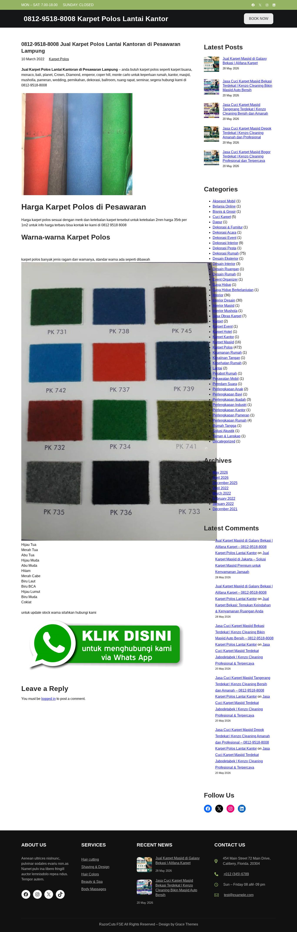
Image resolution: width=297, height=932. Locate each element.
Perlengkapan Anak (228, 389)
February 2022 (224, 498)
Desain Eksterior (225, 258)
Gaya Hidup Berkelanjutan (233, 290)
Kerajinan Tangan (226, 358)
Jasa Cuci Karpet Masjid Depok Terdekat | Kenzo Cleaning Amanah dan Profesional (247, 133)
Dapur (217, 222)
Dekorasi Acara (224, 232)
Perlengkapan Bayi (227, 394)
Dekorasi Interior (225, 243)
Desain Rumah (224, 274)
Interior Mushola (225, 311)
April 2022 (221, 488)
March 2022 (222, 493)
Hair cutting (90, 859)
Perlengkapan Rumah (230, 420)
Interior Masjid (223, 305)
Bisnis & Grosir (224, 211)
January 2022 (223, 504)
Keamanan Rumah (227, 352)
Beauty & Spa (92, 881)
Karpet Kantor (223, 337)
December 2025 (225, 483)
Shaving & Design (95, 867)
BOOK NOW (258, 18)
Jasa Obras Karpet (227, 316)
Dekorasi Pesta (224, 248)
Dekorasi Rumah (226, 253)
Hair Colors (90, 874)
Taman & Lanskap (226, 436)
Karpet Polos (59, 59)
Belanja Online (224, 206)
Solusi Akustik (223, 431)
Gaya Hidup (222, 285)
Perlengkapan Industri (230, 405)
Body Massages (93, 889)
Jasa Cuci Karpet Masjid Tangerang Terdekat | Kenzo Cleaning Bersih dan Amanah (245, 109)
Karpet (218, 321)
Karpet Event (223, 326)
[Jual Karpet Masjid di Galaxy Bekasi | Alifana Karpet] (144, 865)
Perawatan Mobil (226, 379)
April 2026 (221, 477)
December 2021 (225, 509)
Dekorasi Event (224, 238)
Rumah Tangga (224, 425)
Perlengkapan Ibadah (229, 399)
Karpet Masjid (223, 342)
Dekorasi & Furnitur (228, 227)
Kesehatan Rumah (227, 363)
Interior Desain (224, 300)
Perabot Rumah (225, 373)
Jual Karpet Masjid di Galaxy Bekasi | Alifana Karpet (245, 61)
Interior (218, 295)
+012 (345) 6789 (236, 874)
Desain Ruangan (226, 269)
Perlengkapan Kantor (229, 410)
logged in (48, 699)
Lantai (217, 368)
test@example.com (239, 895)
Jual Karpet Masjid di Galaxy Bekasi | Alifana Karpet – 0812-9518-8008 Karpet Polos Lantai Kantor (244, 547)
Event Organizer (225, 279)
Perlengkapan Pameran (231, 415)
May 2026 (220, 472)
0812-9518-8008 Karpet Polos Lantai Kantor (96, 19)
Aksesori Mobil (224, 201)
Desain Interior (224, 264)
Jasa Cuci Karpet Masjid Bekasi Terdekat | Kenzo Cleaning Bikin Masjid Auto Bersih (247, 85)
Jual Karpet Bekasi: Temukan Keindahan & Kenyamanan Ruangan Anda (243, 605)
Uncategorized (224, 441)
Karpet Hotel (222, 332)
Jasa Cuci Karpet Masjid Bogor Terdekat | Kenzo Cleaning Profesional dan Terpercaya (246, 156)
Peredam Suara (225, 384)
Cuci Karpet (222, 217)
